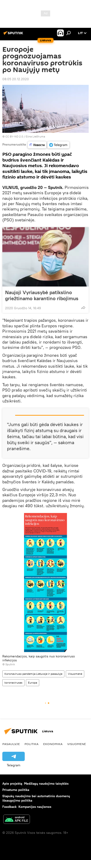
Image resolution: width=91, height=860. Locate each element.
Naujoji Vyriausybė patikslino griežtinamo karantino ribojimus (41, 295)
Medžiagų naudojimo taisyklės (46, 783)
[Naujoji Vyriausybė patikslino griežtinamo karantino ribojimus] (45, 257)
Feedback (9, 807)
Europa (32, 682)
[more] (83, 307)
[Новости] (37, 144)
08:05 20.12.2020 (15, 79)
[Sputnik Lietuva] (14, 35)
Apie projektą (12, 783)
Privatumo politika (15, 790)
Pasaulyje (11, 744)
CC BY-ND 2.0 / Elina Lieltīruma (25, 136)
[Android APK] (16, 820)
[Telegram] (58, 144)
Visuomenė (75, 673)
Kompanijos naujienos (34, 807)
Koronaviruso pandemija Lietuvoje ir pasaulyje (33, 673)
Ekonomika (53, 744)
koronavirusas (13, 682)
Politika (31, 744)
